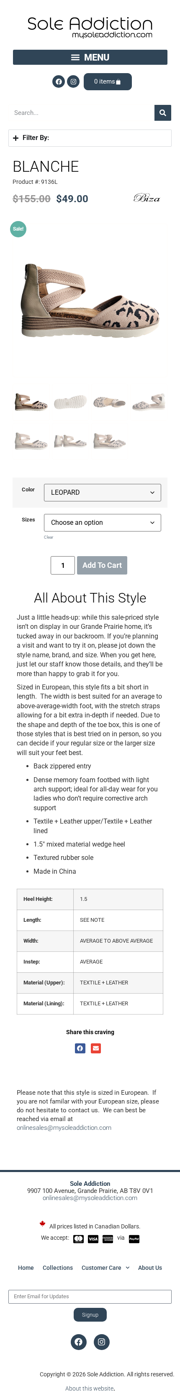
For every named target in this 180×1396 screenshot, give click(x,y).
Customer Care (101, 1267)
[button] (90, 57)
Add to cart (102, 565)
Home (26, 1267)
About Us (150, 1267)
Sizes (28, 520)
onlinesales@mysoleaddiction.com (64, 1128)
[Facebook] (58, 81)
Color (28, 490)
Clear (48, 537)
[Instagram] (73, 81)
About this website (89, 1388)
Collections (58, 1267)
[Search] (162, 113)
